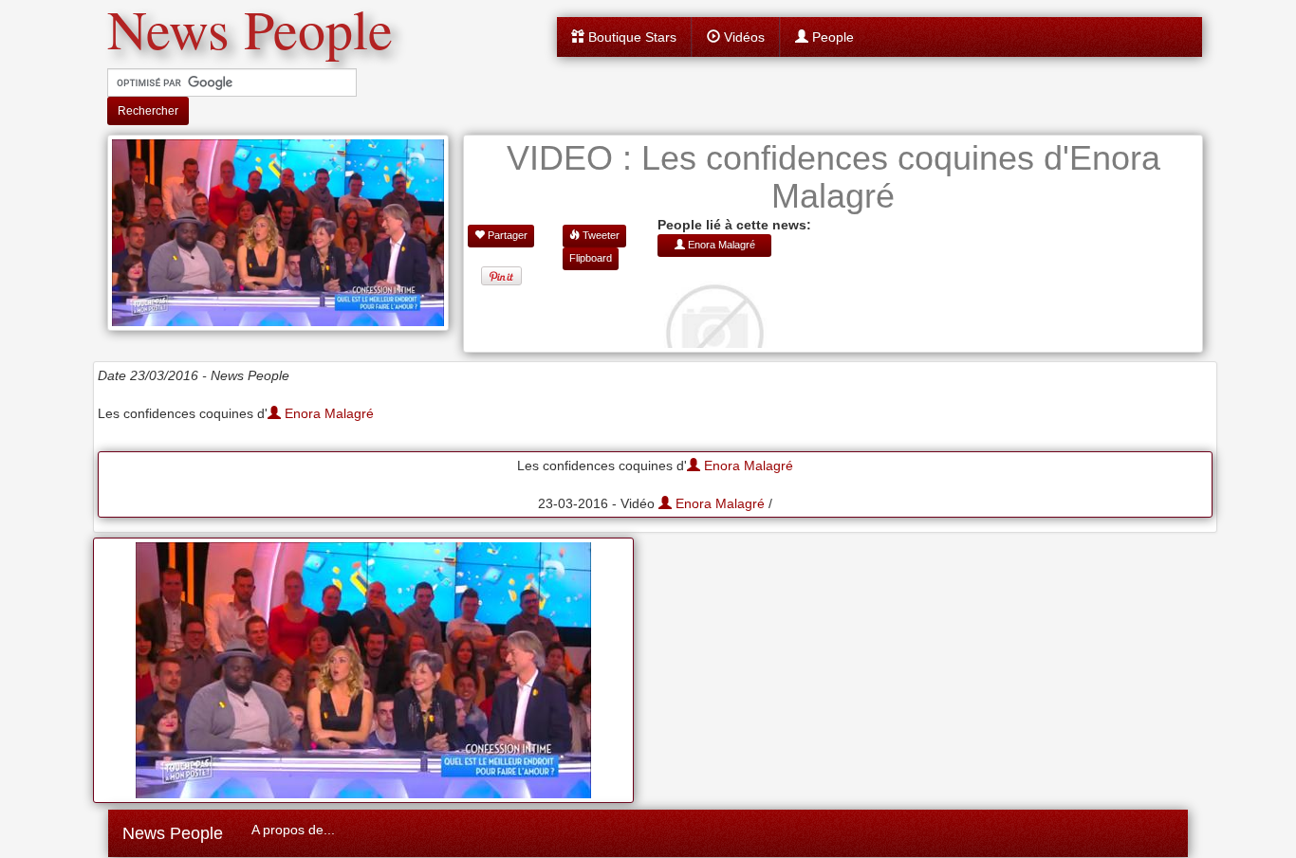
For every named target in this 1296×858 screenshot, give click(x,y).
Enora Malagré (327, 413)
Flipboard (590, 258)
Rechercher (148, 111)
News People (172, 833)
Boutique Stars (630, 37)
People (831, 37)
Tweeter (600, 235)
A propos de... (293, 829)
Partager (506, 235)
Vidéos (742, 37)
